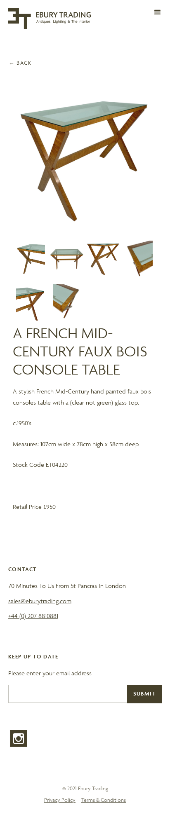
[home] (49, 18)
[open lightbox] (85, 160)
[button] (157, 12)
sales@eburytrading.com (39, 601)
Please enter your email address (50, 673)
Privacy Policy (60, 799)
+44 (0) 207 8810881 (33, 616)
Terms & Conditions (103, 799)
